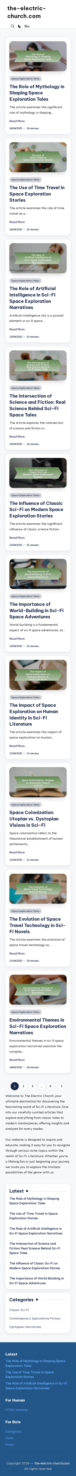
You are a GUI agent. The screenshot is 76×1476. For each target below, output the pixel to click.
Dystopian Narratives (25, 1327)
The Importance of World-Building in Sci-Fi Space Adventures (36, 610)
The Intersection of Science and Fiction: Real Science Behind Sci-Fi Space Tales (34, 1248)
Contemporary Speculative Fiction (34, 1318)
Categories (13, 1431)
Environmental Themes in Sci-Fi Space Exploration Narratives (37, 1026)
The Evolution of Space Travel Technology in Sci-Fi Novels (37, 925)
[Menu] (26, 26)
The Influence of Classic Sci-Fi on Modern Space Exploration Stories (36, 509)
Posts (9, 1438)
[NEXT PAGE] (61, 1086)
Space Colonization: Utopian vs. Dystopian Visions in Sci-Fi (34, 819)
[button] (61, 1086)
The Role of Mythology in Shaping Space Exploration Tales (36, 93)
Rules (9, 1444)
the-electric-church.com (26, 12)
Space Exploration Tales (25, 78)
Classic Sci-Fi (19, 1310)
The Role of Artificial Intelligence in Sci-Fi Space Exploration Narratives (36, 1230)
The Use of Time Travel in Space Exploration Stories (37, 194)
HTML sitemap (16, 1410)
